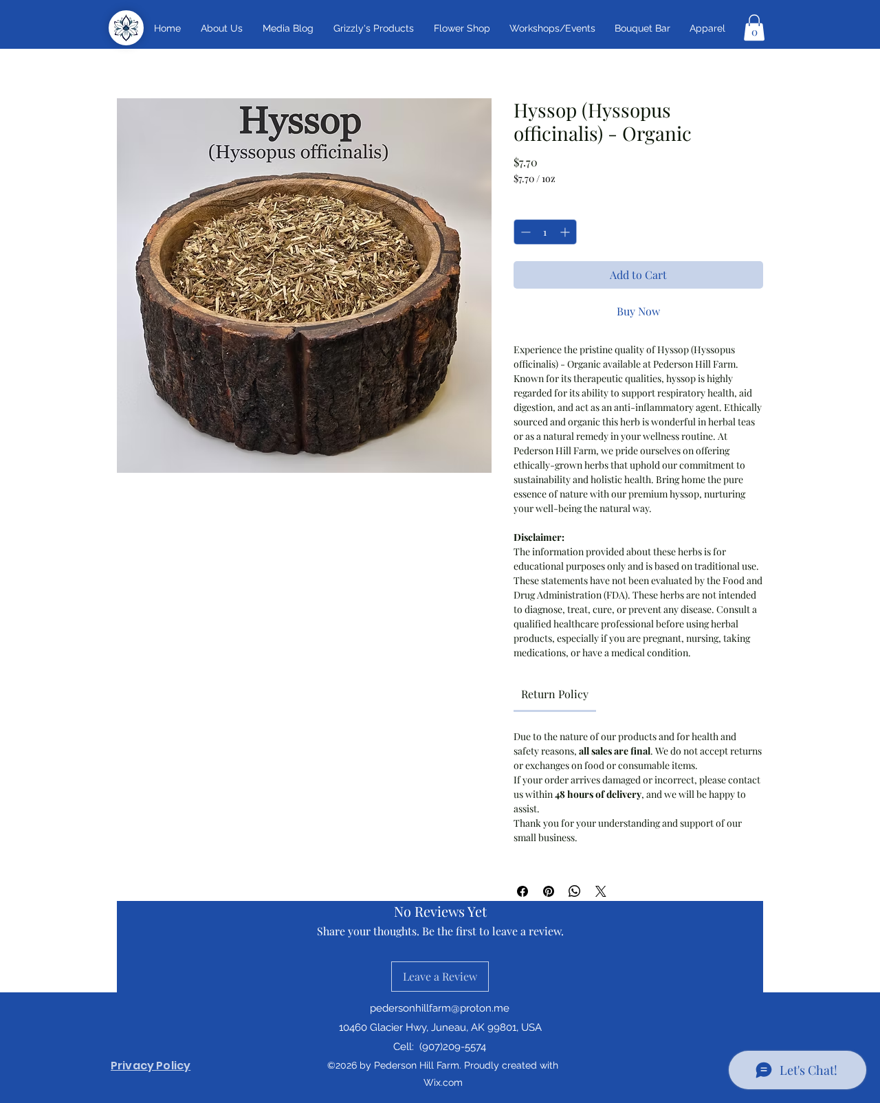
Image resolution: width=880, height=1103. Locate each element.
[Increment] (566, 232)
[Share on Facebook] (522, 891)
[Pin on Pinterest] (548, 891)
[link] (554, 694)
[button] (373, 28)
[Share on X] (601, 891)
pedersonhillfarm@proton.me (439, 1008)
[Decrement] (524, 232)
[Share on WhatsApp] (574, 891)
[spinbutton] (545, 232)
